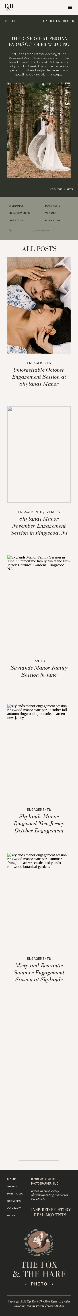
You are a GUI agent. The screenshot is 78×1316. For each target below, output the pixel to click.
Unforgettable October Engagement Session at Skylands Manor (39, 376)
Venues (53, 512)
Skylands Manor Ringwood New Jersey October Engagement (39, 823)
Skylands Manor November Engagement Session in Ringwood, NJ (39, 526)
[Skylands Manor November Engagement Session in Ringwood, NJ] (39, 454)
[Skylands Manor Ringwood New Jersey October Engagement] (39, 752)
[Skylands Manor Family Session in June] (39, 603)
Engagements (39, 363)
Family (39, 661)
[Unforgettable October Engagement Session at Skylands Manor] (39, 305)
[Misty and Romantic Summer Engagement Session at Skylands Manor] (39, 901)
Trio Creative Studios (51, 1305)
